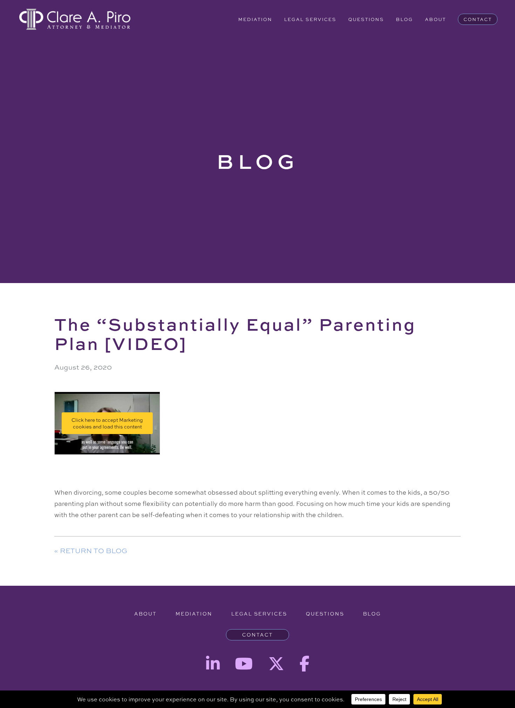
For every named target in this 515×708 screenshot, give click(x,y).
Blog (404, 19)
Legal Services (310, 19)
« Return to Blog (90, 550)
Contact (478, 19)
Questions (366, 19)
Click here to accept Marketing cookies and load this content (107, 423)
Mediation (255, 19)
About (435, 19)
